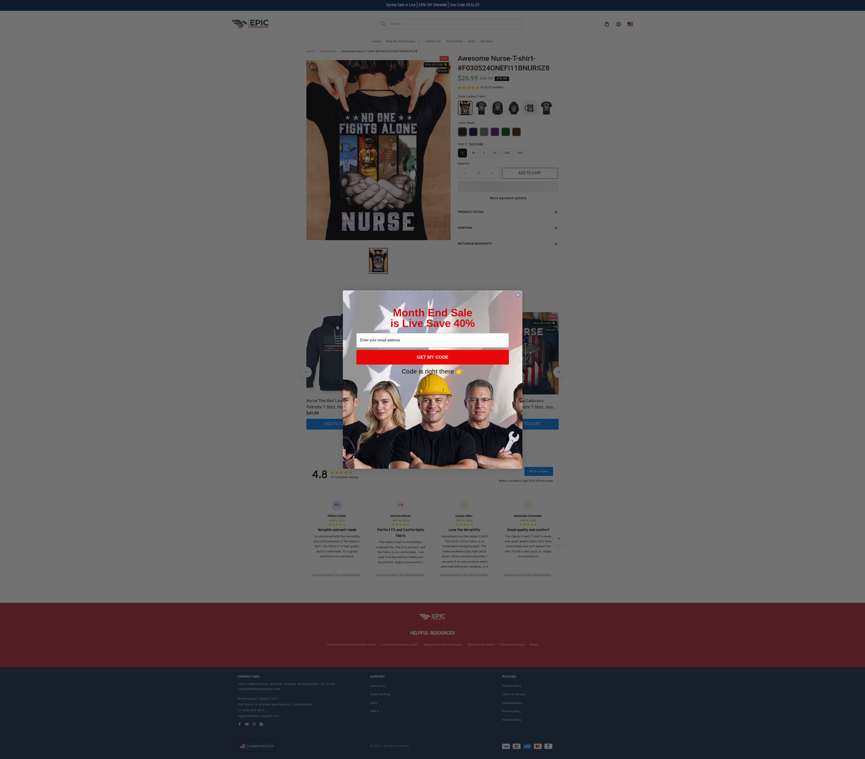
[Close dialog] (518, 294)
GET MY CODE (432, 357)
